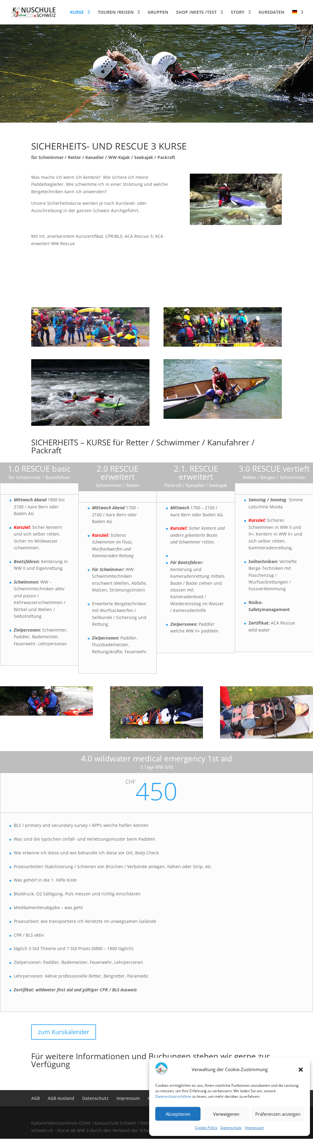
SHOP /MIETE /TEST (196, 12)
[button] (301, 1070)
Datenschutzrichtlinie (173, 1096)
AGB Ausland (61, 1098)
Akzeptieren (178, 1114)
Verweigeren (226, 1114)
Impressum (254, 1127)
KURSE (77, 12)
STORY (238, 12)
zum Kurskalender (63, 1032)
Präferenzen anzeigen (277, 1114)
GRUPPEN (158, 12)
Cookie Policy (206, 1127)
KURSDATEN (271, 12)
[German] (297, 17)
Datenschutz (231, 1127)
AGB (35, 1098)
